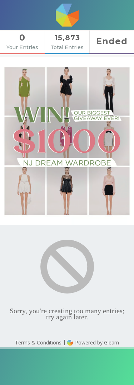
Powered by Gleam (96, 342)
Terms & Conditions (38, 342)
